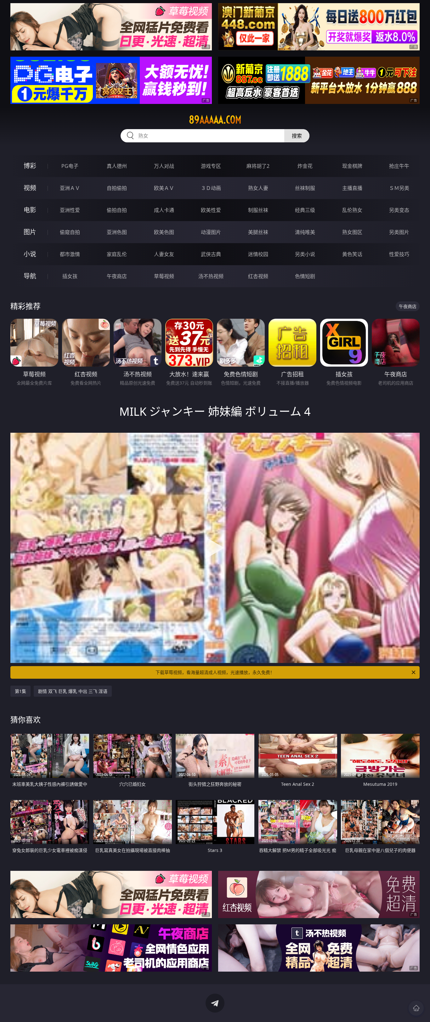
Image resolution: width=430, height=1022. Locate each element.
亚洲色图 (117, 232)
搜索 (297, 135)
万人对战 (164, 166)
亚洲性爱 (70, 210)
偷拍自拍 (117, 210)
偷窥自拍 (70, 232)
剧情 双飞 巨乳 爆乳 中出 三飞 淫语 (72, 691)
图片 (30, 232)
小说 (30, 254)
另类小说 (305, 254)
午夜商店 (117, 276)
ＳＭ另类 (399, 188)
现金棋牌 (352, 166)
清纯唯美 (305, 232)
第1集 (20, 691)
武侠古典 (211, 254)
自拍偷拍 (117, 188)
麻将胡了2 (257, 166)
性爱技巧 (399, 254)
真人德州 (117, 166)
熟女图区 (352, 232)
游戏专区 (211, 166)
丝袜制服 (305, 188)
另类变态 (399, 210)
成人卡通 (164, 210)
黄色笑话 (352, 254)
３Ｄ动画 (211, 188)
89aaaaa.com (215, 119)
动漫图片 (211, 232)
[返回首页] (416, 1008)
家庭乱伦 (117, 254)
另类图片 (399, 232)
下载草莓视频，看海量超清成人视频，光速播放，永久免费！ (215, 672)
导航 (30, 276)
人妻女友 (164, 254)
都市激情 (70, 254)
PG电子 (69, 166)
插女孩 (69, 276)
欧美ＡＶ (164, 188)
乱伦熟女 (352, 210)
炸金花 (305, 166)
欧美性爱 (211, 210)
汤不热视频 (210, 276)
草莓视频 (164, 276)
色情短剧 (305, 276)
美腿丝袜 (258, 232)
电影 (30, 210)
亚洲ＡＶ (70, 188)
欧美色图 (164, 232)
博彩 (30, 166)
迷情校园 (258, 254)
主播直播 (352, 188)
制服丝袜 (258, 210)
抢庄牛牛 (399, 166)
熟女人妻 (258, 188)
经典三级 (305, 210)
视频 (30, 188)
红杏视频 (258, 276)
